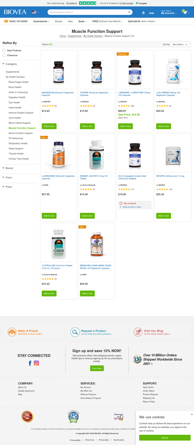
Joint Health (15, 117)
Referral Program (88, 394)
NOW (46, 185)
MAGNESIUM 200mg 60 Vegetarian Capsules (58, 93)
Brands (58, 21)
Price (9, 187)
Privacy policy (104, 440)
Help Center (148, 387)
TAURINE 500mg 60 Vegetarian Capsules (94, 93)
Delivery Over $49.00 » (107, 21)
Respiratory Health (18, 143)
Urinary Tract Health (19, 158)
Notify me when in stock (132, 207)
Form (9, 177)
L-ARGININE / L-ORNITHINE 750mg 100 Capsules (134, 93)
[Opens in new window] (30, 363)
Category (11, 64)
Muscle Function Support (22, 128)
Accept (165, 437)
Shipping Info (149, 398)
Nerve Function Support (21, 133)
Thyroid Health (16, 153)
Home (63, 36)
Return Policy (149, 401)
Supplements (75, 36)
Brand (9, 168)
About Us (22, 387)
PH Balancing (16, 138)
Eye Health (14, 102)
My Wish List (86, 390)
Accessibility (76, 440)
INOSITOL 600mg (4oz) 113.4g (170, 176)
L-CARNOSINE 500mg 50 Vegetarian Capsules (58, 177)
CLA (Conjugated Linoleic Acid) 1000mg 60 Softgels (132, 177)
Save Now (97, 368)
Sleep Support (16, 148)
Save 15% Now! (19, 21)
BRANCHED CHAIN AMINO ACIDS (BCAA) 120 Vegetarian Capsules (95, 266)
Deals (81, 21)
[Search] (129, 12)
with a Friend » (142, 21)
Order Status (148, 390)
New (70, 21)
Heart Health (15, 107)
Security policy (119, 440)
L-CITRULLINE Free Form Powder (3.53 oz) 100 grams (57, 266)
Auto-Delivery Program (91, 398)
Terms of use (89, 440)
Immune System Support (21, 112)
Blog (20, 394)
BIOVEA (47, 101)
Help (151, 13)
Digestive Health (17, 97)
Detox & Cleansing (18, 92)
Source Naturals (88, 185)
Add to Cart (49, 126)
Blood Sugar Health (19, 82)
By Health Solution (93, 36)
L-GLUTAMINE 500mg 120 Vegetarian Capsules (168, 93)
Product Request (150, 394)
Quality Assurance (26, 390)
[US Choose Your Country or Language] (35, 12)
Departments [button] (40, 21)
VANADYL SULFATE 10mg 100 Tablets (94, 177)
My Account (86, 387)
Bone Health (15, 87)
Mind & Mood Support (20, 122)
